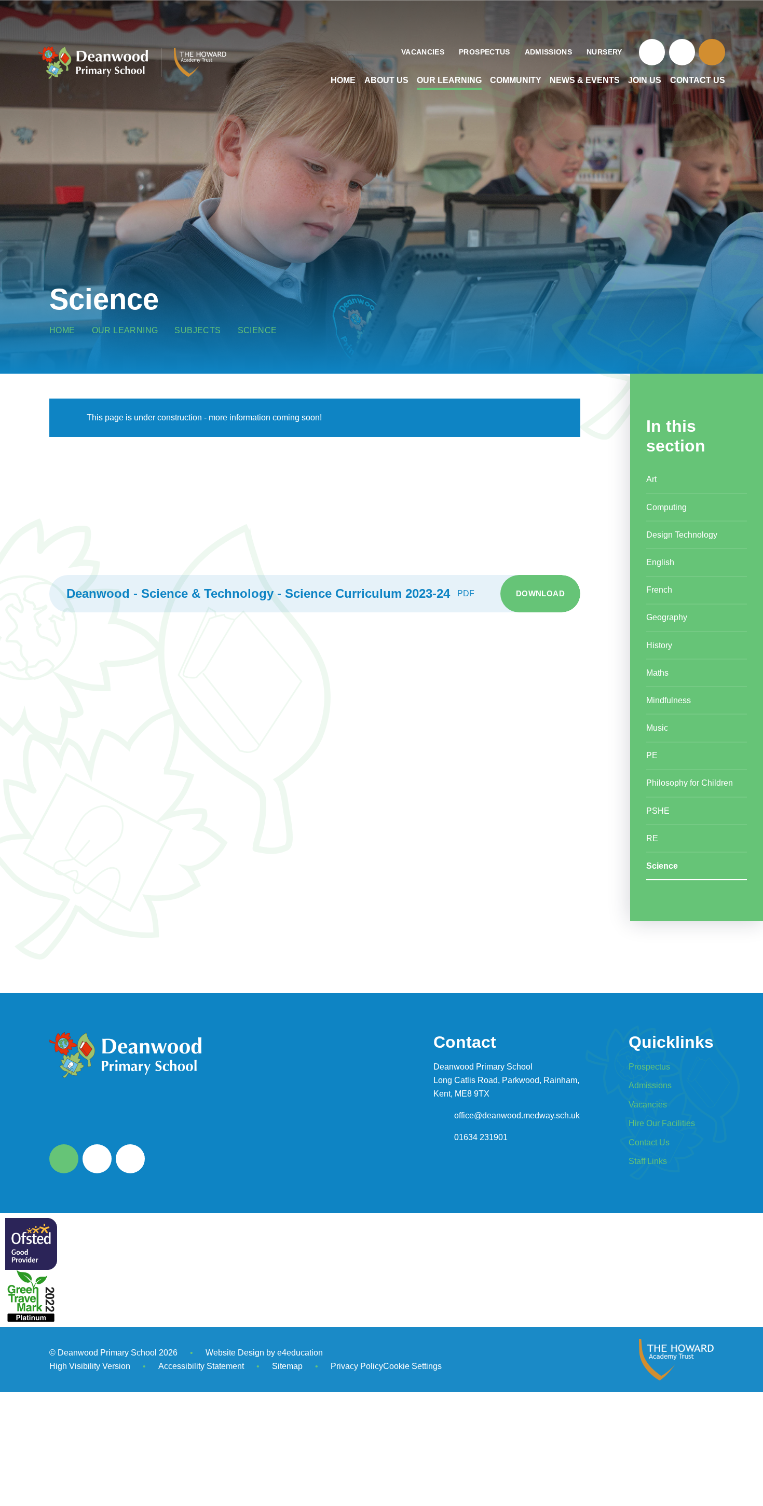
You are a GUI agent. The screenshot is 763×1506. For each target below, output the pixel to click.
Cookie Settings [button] (412, 1366)
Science (257, 330)
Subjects (197, 330)
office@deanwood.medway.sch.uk (517, 1115)
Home (62, 330)
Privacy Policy (357, 1366)
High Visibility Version (89, 1366)
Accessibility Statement (201, 1366)
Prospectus (649, 1066)
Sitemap (287, 1366)
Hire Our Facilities (662, 1123)
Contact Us (649, 1142)
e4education (300, 1352)
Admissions (650, 1085)
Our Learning (125, 330)
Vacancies (648, 1104)
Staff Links (648, 1161)
